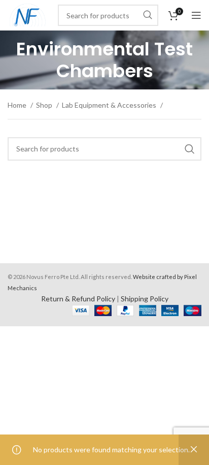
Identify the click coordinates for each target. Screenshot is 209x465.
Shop (45, 105)
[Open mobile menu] (196, 15)
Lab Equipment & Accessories (110, 105)
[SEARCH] (147, 15)
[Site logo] (28, 14)
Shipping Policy (144, 298)
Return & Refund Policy (78, 298)
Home (18, 105)
